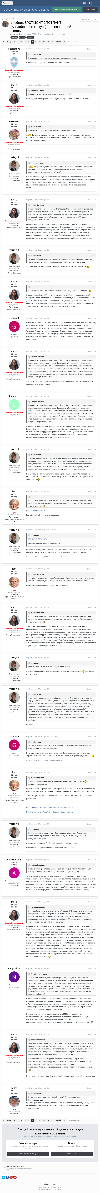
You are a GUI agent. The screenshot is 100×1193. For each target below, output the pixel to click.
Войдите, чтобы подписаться (14, 19)
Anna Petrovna (14, 859)
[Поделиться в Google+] (11, 1177)
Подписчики (86, 19)
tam (14, 491)
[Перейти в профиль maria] (14, 98)
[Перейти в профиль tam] (14, 504)
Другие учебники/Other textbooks (51, 34)
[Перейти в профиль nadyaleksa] (14, 976)
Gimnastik (14, 318)
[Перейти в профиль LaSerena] (14, 404)
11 (44, 42)
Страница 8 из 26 (74, 42)
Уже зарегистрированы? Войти (66, 9)
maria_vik (14, 157)
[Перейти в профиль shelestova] (14, 62)
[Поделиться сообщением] (95, 49)
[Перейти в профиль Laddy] (14, 1101)
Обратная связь (50, 1184)
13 (52, 42)
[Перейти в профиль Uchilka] (5, 24)
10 (39, 42)
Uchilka (19, 34)
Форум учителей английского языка (25, 9)
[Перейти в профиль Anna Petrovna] (14, 872)
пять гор (14, 121)
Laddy (14, 1088)
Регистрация (90, 9)
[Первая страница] (3, 42)
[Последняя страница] (64, 42)
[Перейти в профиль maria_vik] (14, 165)
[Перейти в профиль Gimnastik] (14, 326)
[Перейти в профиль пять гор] (14, 134)
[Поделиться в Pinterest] (15, 1177)
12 (48, 42)
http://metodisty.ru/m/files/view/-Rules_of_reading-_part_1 (49, 808)
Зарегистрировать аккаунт (28, 1154)
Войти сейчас (72, 1154)
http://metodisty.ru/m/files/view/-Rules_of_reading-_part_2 (49, 812)
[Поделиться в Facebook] (7, 1177)
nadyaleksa (14, 968)
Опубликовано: (38, 49)
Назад (9, 42)
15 (95, 19)
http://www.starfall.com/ (35, 511)
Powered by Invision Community (50, 1189)
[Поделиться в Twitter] (3, 1177)
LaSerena (14, 396)
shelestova (14, 48)
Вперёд (58, 42)
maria (14, 85)
